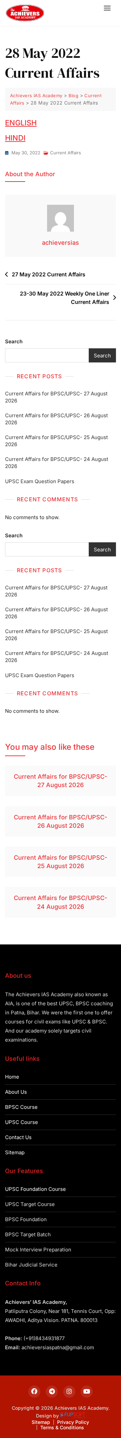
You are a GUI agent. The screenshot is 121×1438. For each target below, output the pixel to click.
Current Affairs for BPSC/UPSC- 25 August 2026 (56, 441)
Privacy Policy (73, 1422)
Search (14, 341)
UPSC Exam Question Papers (39, 481)
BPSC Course (21, 1107)
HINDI (15, 137)
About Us (16, 1092)
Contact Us (18, 1137)
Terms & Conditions (62, 1427)
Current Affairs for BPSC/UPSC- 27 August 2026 (56, 397)
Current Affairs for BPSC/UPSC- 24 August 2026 (56, 462)
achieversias (60, 242)
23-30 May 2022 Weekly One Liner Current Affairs (64, 298)
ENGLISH (21, 122)
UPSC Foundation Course (35, 1189)
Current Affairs (65, 152)
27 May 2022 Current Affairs (48, 274)
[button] (109, 8)
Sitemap (15, 1152)
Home (12, 1077)
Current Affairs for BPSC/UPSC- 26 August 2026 (56, 419)
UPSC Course (21, 1122)
